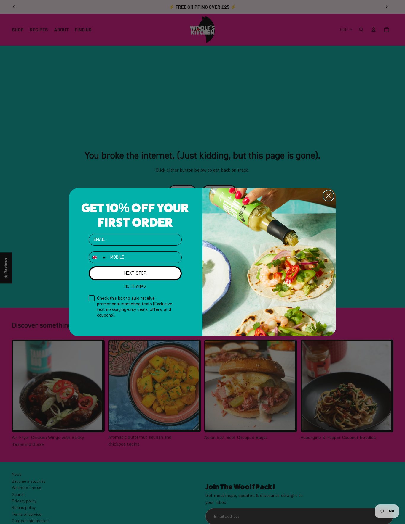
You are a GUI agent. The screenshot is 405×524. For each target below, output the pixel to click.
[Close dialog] (328, 196)
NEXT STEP (135, 273)
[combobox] (98, 257)
